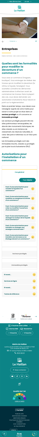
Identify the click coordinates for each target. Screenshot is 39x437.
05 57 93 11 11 (20, 353)
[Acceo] (19, 384)
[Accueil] (2, 41)
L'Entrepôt (13, 319)
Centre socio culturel (26, 319)
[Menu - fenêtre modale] (4, 433)
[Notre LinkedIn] (26, 376)
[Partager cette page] (36, 41)
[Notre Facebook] (17, 376)
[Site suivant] (36, 316)
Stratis (13, 430)
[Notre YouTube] (12, 376)
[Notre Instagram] (22, 376)
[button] (34, 433)
